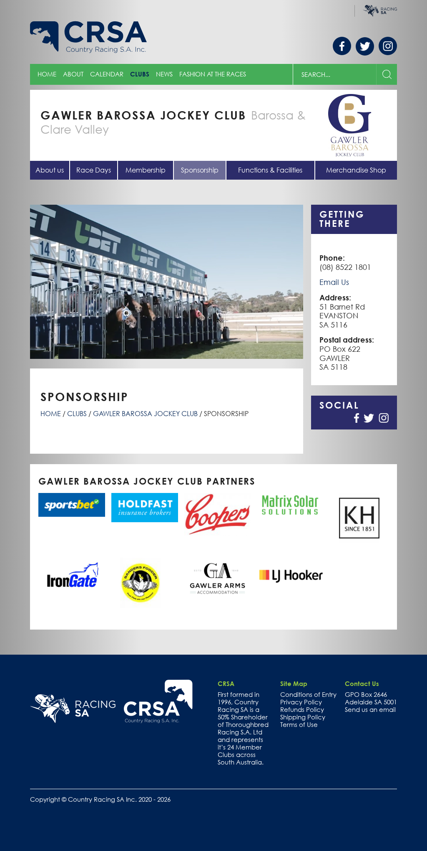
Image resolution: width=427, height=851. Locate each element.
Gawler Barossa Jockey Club (145, 413)
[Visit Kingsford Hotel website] (359, 518)
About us (49, 170)
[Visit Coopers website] (213, 514)
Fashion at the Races (212, 74)
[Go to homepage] (158, 701)
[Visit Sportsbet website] (67, 505)
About (73, 74)
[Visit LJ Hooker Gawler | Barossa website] (286, 577)
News (164, 74)
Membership (146, 170)
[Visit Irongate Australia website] (67, 574)
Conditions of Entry (308, 694)
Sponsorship (200, 170)
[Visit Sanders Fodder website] (140, 583)
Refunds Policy (302, 709)
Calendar (106, 74)
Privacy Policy (301, 702)
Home (47, 74)
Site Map (293, 683)
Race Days (93, 170)
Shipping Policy (302, 717)
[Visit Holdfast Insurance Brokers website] (140, 507)
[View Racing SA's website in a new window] (73, 709)
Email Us (334, 282)
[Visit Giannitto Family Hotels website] (213, 579)
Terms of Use (299, 724)
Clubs (139, 74)
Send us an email (370, 709)
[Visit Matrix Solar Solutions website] (286, 505)
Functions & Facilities (270, 170)
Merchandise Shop (356, 170)
